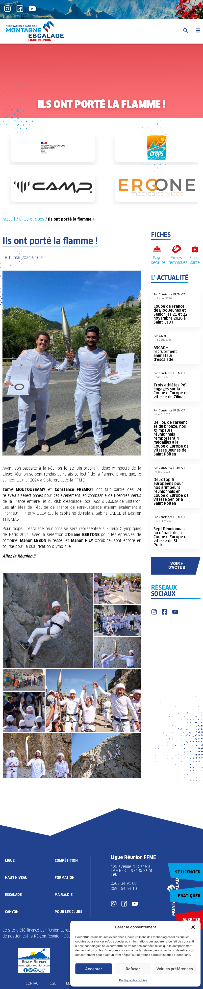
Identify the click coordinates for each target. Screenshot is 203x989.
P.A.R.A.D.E (64, 894)
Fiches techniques (177, 260)
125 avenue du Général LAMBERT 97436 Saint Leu (131, 870)
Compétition (66, 860)
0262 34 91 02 (124, 883)
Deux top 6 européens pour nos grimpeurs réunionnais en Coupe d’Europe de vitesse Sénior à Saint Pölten (171, 491)
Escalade (13, 894)
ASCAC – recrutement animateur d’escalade (165, 353)
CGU (53, 983)
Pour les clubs (68, 912)
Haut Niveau (16, 877)
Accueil (8, 219)
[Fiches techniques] (176, 249)
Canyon (12, 912)
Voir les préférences (174, 968)
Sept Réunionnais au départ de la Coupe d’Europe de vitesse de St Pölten (171, 536)
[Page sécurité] (157, 249)
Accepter (93, 968)
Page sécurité (158, 260)
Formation (65, 877)
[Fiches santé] (195, 249)
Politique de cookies (133, 980)
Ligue (10, 860)
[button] (193, 927)
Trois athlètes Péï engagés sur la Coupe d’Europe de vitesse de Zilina (171, 391)
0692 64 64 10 (124, 888)
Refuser (133, 968)
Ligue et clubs (31, 219)
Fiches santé (195, 260)
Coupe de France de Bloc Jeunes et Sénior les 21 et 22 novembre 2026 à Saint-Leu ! (170, 314)
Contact (33, 983)
